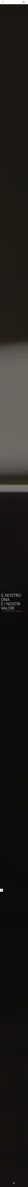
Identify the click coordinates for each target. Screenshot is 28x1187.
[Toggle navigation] (23, 2)
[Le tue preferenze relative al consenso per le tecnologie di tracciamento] (1, 890)
